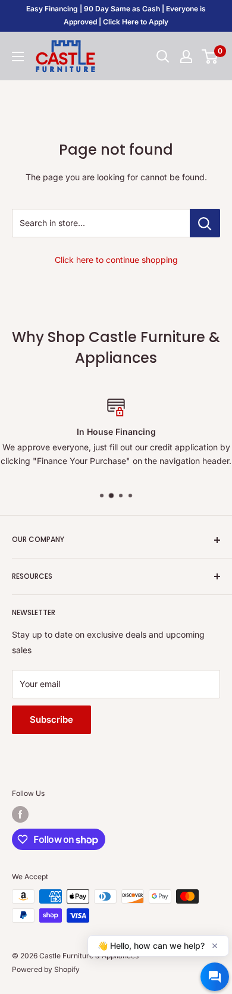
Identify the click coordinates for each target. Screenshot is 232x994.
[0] (210, 56)
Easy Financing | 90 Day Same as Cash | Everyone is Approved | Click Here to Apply (116, 15)
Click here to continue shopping (116, 260)
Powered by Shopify (46, 969)
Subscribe (51, 719)
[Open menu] (18, 56)
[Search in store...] (205, 223)
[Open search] (163, 56)
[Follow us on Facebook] (20, 814)
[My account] (186, 56)
